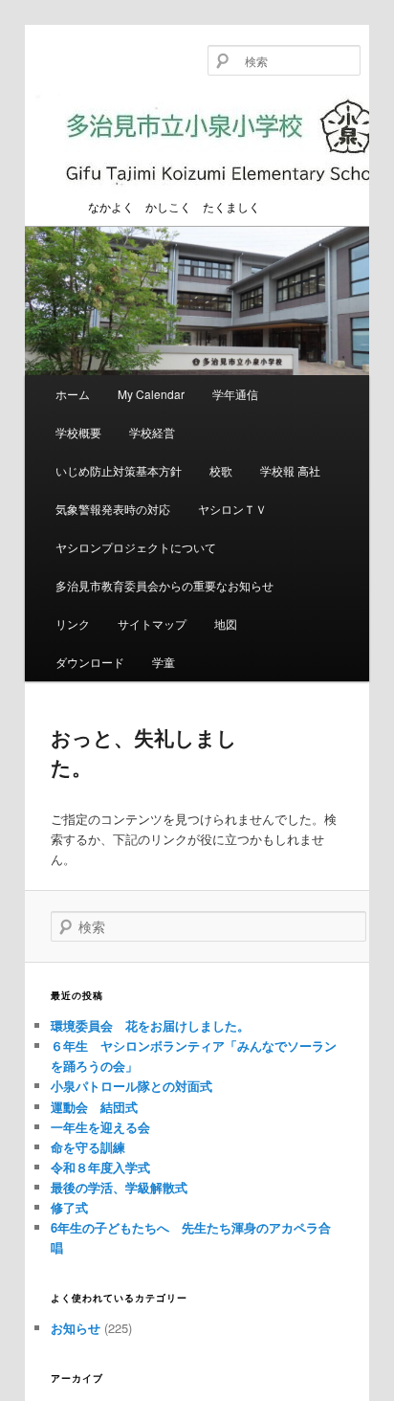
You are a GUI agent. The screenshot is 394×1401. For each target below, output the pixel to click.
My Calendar (151, 394)
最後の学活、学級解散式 (119, 1187)
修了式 (69, 1207)
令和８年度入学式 (100, 1167)
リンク (72, 623)
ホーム (72, 394)
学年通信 (235, 394)
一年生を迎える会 (100, 1127)
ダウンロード (89, 662)
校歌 (220, 470)
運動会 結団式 (94, 1107)
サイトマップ (152, 623)
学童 (163, 662)
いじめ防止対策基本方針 (118, 470)
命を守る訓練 (88, 1147)
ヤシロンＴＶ (232, 508)
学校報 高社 (290, 470)
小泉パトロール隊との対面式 (131, 1086)
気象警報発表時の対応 (112, 508)
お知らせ (75, 1328)
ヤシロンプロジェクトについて (135, 547)
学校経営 (152, 432)
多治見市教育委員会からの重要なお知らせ (164, 585)
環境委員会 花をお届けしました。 (150, 1025)
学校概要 (78, 432)
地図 (225, 623)
